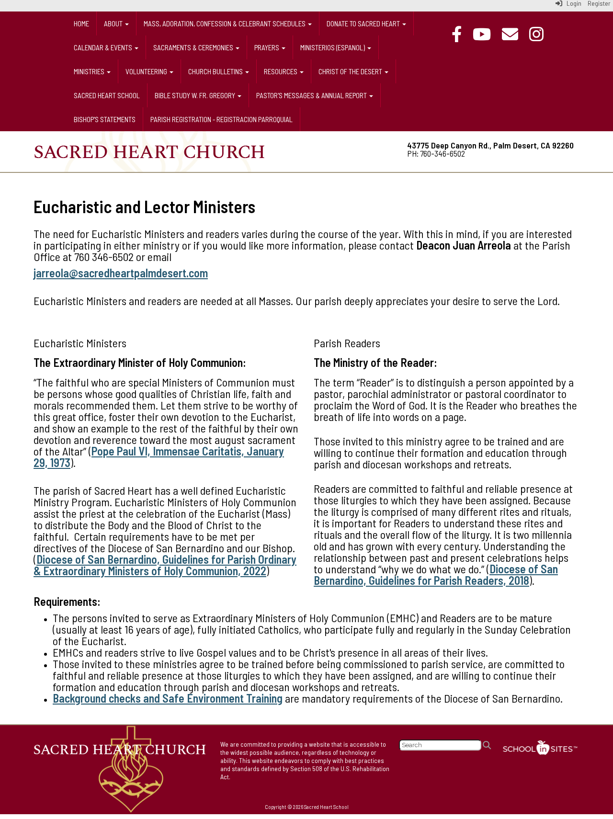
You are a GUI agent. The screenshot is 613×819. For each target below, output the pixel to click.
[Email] (515, 34)
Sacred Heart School (107, 95)
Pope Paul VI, (122, 451)
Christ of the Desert (351, 71)
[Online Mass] (486, 34)
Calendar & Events (104, 47)
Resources (281, 71)
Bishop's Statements (105, 119)
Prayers (267, 47)
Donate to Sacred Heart (364, 23)
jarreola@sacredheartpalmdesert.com (121, 273)
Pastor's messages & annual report (312, 95)
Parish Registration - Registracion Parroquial (221, 119)
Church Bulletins (216, 71)
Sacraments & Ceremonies (194, 47)
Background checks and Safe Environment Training (168, 698)
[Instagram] (541, 34)
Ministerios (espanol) (333, 47)
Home (81, 23)
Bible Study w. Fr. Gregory (196, 95)
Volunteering (147, 71)
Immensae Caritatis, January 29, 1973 (159, 456)
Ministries (90, 71)
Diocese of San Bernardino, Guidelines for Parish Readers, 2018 (436, 574)
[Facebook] (461, 34)
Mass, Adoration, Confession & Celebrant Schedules (225, 23)
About (114, 23)
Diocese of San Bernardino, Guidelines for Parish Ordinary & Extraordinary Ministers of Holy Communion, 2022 (165, 565)
